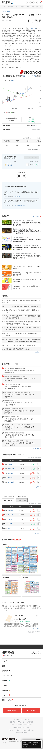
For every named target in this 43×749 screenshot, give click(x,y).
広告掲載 (12, 722)
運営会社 (16, 719)
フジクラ (10, 515)
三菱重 (10, 524)
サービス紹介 (25, 719)
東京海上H (11, 473)
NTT (9, 528)
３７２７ (33, 28)
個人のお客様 (12, 710)
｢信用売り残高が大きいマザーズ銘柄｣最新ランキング (21, 202)
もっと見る (36, 216)
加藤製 (10, 464)
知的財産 (29, 725)
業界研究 (5, 680)
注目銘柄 (17, 196)
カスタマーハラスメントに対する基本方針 (21, 730)
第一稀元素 (11, 482)
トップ (3, 7)
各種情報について (35, 150)
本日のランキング (20, 205)
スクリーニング (7, 676)
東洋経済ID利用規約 (22, 733)
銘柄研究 (5, 671)
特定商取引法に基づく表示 (22, 727)
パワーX (10, 477)
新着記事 (10, 7)
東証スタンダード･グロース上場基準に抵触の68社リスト (21, 193)
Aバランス (11, 469)
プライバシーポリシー (18, 725)
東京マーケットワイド (29, 76)
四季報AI (5, 690)
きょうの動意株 (20, 7)
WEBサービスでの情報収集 (25, 722)
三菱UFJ (10, 510)
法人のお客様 (31, 710)
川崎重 (10, 519)
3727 (13, 80)
